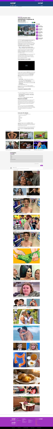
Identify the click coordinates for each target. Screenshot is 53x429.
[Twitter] (34, 22)
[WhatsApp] (33, 22)
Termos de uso (19, 427)
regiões (15, 5)
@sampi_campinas (19, 419)
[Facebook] (32, 22)
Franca (36, 422)
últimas (13, 5)
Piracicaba (36, 424)
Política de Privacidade (25, 427)
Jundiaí (36, 423)
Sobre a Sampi (13, 427)
